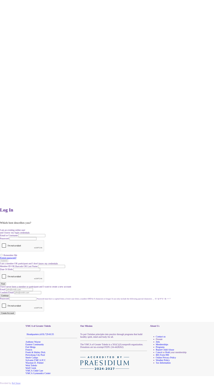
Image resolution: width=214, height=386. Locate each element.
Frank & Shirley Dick (35, 352)
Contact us (161, 336)
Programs (160, 347)
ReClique (16, 383)
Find (3, 284)
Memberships (162, 344)
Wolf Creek (30, 368)
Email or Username (9, 235)
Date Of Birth (6, 269)
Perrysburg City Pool (35, 355)
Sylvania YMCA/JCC (35, 360)
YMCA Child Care (34, 370)
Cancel (159, 352)
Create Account (7, 313)
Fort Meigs (30, 347)
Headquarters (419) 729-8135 (39, 334)
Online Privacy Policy (166, 357)
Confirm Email (7, 292)
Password (4, 238)
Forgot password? (8, 258)
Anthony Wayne (33, 342)
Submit (4, 261)
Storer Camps (31, 357)
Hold (167, 352)
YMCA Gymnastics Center (38, 373)
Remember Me (10, 255)
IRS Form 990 (162, 355)
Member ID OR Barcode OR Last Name (19, 266)
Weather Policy (163, 360)
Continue (5, 296)
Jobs (158, 342)
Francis (28, 349)
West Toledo (31, 365)
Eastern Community (34, 344)
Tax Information (163, 363)
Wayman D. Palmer (34, 363)
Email (2, 289)
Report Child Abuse (165, 349)
